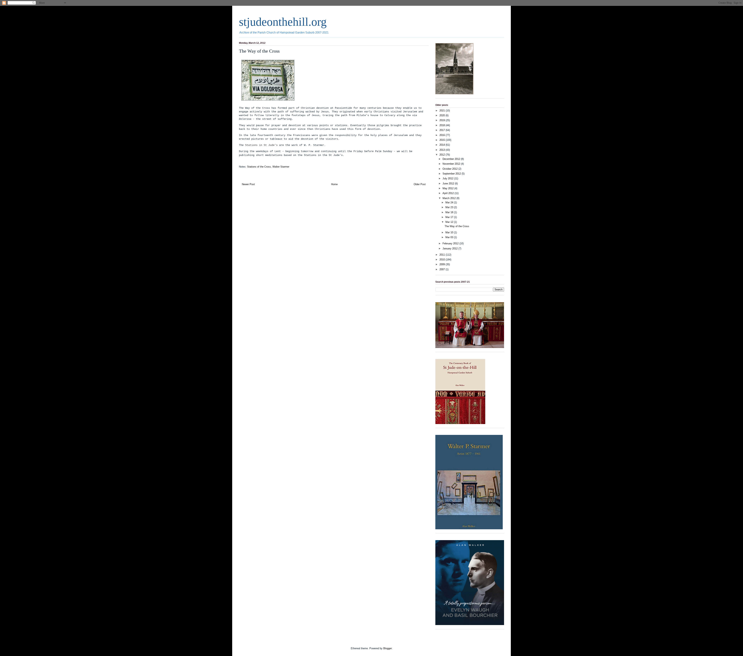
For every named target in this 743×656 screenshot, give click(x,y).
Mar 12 (449, 222)
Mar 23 (449, 207)
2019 (442, 120)
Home (334, 184)
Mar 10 (449, 232)
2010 (442, 259)
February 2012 (451, 243)
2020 (442, 115)
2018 (442, 125)
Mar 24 (449, 202)
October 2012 (450, 168)
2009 (442, 264)
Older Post (420, 184)
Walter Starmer (280, 166)
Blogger (387, 648)
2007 (442, 269)
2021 (442, 110)
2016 (442, 135)
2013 (442, 149)
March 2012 (449, 198)
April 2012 (449, 193)
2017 (442, 130)
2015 (442, 140)
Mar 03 (449, 237)
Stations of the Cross (259, 166)
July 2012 (448, 178)
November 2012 (452, 163)
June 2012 (449, 183)
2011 (442, 254)
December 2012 (452, 158)
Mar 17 (449, 217)
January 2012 (450, 248)
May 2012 (448, 188)
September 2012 (452, 173)
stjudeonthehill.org (283, 21)
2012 (442, 154)
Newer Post (248, 184)
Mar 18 (449, 212)
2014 (442, 144)
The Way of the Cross (457, 226)
